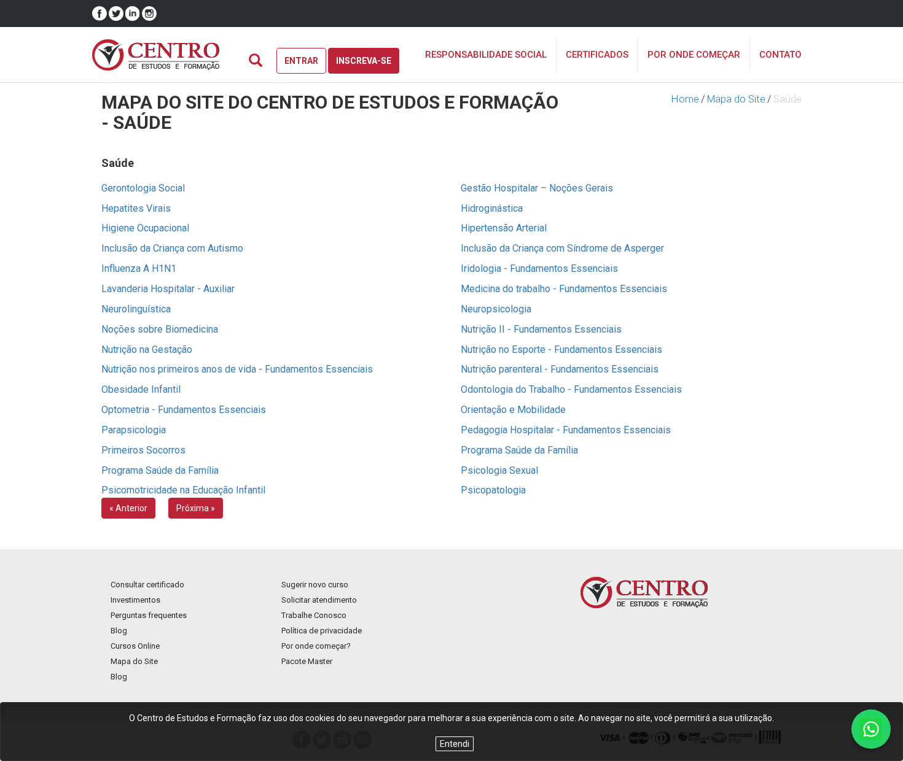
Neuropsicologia (496, 309)
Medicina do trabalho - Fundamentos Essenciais (564, 289)
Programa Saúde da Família (519, 450)
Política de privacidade (321, 630)
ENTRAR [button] (301, 61)
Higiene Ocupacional (145, 228)
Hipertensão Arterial (504, 228)
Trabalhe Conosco (313, 615)
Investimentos (135, 600)
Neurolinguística (136, 309)
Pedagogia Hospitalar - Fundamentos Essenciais (566, 430)
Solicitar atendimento (319, 600)
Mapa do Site (736, 99)
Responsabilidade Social (486, 54)
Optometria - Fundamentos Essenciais (183, 409)
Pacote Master (306, 661)
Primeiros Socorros (143, 450)
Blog (119, 630)
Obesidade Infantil (141, 389)
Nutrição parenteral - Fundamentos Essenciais (560, 369)
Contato (780, 54)
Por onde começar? (316, 646)
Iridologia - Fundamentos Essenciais (539, 268)
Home (685, 99)
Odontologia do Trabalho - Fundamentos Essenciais (571, 389)
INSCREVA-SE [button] (363, 61)
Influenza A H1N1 (138, 268)
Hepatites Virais (136, 208)
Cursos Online (135, 646)
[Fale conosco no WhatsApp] (871, 729)
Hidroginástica (492, 208)
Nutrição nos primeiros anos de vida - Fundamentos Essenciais (237, 369)
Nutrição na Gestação (146, 349)
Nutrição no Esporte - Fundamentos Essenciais (561, 349)
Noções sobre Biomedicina (159, 329)
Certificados (597, 54)
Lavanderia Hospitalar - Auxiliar (168, 289)
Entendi (454, 744)
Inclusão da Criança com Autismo (172, 248)
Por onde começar (693, 54)
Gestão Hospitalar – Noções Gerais (537, 188)
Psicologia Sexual (499, 470)
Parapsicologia (133, 430)
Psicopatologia (493, 490)
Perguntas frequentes (149, 615)
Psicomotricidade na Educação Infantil (183, 490)
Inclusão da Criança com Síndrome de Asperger (562, 248)
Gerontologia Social (143, 188)
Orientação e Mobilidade (513, 409)
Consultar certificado (147, 584)
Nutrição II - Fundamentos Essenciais (541, 329)
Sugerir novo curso (314, 584)
